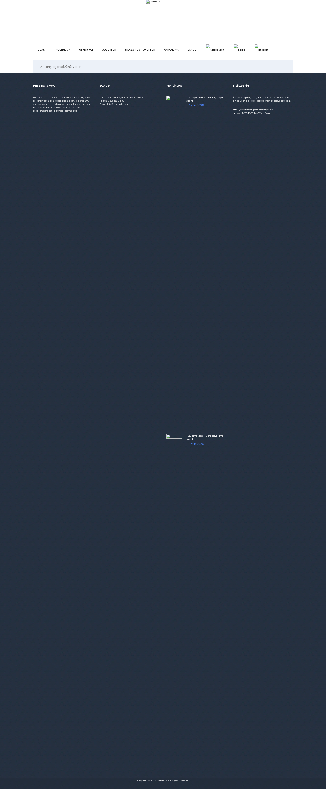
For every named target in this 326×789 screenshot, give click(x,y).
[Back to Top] (317, 782)
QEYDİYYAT (86, 49)
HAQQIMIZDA (62, 49)
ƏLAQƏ (191, 49)
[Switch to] (215, 49)
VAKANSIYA (171, 49)
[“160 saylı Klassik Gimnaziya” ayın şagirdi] (174, 262)
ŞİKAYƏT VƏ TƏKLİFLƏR (140, 49)
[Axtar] (285, 66)
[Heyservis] (153, 22)
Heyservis (162, 780)
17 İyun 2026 (195, 105)
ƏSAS (41, 49)
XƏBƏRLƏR (109, 49)
